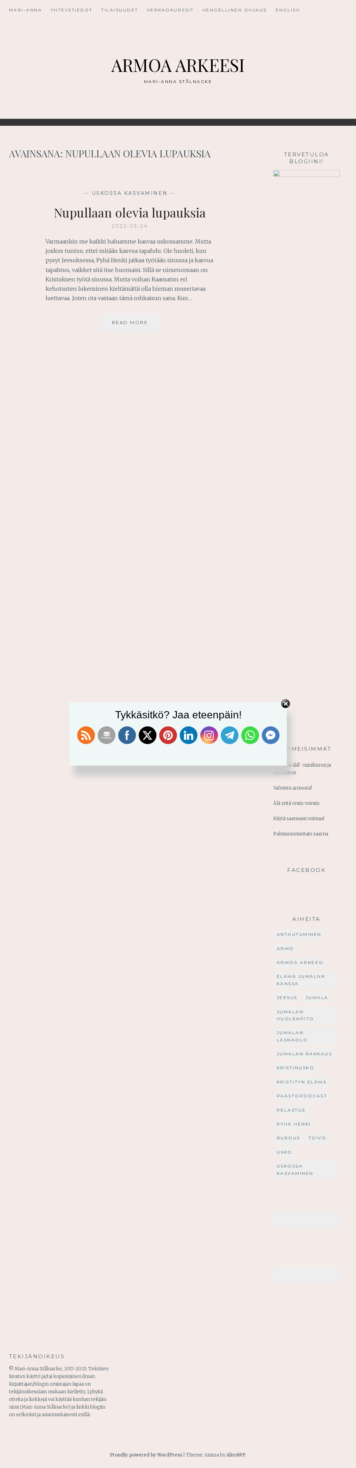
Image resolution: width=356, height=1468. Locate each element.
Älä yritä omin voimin (296, 803)
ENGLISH (288, 10)
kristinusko (296, 1067)
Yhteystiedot (72, 10)
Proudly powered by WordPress (146, 1455)
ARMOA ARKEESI (178, 64)
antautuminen (299, 934)
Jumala (317, 997)
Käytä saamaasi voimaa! (298, 819)
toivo (317, 1137)
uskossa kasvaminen (130, 193)
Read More (135, 325)
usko (284, 1152)
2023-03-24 (130, 226)
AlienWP (235, 1455)
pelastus (291, 1110)
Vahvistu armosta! (292, 788)
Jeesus (287, 997)
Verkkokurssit (170, 10)
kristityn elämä (302, 1081)
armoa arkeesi (300, 962)
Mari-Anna (25, 10)
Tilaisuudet (119, 10)
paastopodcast (302, 1095)
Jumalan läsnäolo (292, 1036)
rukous (288, 1137)
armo (285, 948)
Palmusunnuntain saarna (300, 834)
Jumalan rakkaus (304, 1053)
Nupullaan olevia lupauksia (130, 212)
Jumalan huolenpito (295, 1015)
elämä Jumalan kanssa (301, 980)
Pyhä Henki (294, 1124)
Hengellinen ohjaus (234, 10)
